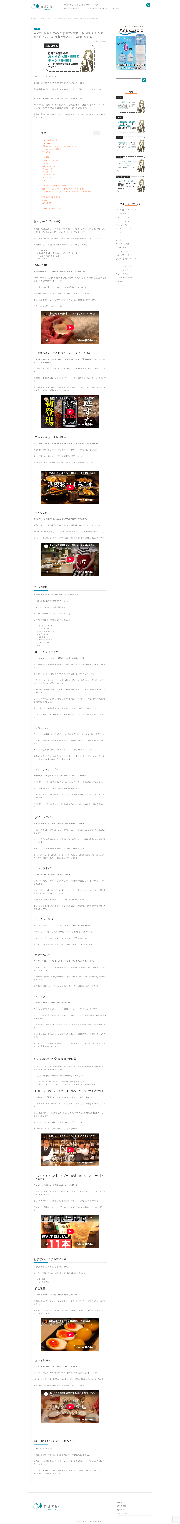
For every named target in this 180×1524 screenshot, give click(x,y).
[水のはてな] (43, 12)
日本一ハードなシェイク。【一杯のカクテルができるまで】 (63, 189)
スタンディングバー (49, 166)
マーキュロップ (122, 270)
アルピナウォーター (123, 217)
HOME (121, 1502)
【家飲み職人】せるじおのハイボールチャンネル (59, 146)
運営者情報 (121, 1506)
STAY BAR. (46, 143)
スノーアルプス (122, 247)
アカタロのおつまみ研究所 (51, 149)
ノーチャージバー (48, 174)
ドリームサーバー (122, 251)
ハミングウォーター (123, 255)
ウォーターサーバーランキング (96, 9)
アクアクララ (121, 213)
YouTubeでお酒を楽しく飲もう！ (53, 208)
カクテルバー (47, 177)
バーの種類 (45, 157)
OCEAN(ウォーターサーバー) (127, 210)
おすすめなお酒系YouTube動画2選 (53, 185)
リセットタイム (122, 274)
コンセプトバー (47, 172)
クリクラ (119, 232)
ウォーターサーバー (71, 9)
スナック (45, 180)
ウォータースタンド (123, 221)
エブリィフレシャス (123, 229)
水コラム (116, 9)
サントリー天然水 (122, 244)
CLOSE (96, 133)
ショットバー (47, 163)
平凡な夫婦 (46, 152)
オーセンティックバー (50, 160)
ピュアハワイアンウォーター (127, 259)
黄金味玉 (45, 200)
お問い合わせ (122, 1513)
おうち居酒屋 (47, 203)
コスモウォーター (122, 240)
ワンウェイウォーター (124, 278)
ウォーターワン (122, 225)
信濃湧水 (119, 281)
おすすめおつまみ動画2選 (50, 197)
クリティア (120, 236)
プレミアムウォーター (124, 266)
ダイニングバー (47, 169)
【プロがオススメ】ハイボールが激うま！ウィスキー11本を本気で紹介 (67, 192)
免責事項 (120, 1510)
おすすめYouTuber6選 (49, 140)
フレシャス (120, 262)
